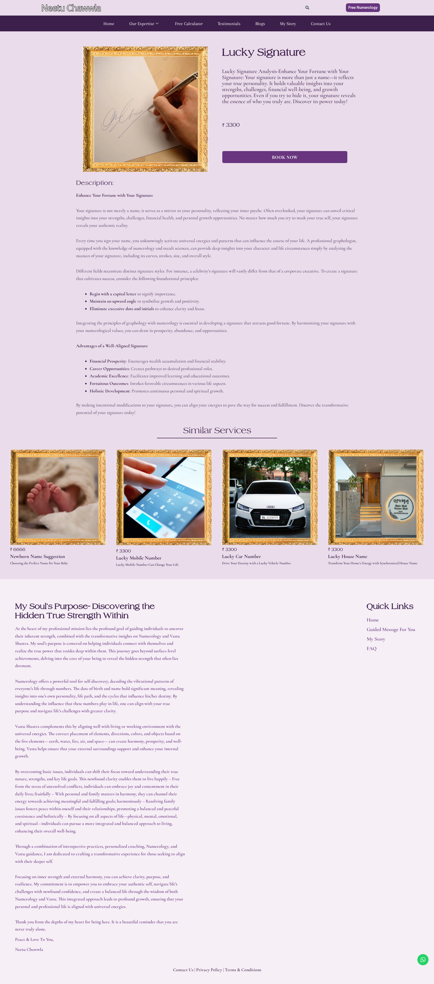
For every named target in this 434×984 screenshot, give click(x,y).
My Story (288, 23)
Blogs (260, 23)
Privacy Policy (209, 969)
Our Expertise (141, 23)
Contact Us (321, 23)
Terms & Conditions (243, 969)
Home (108, 23)
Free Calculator (189, 23)
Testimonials (229, 23)
